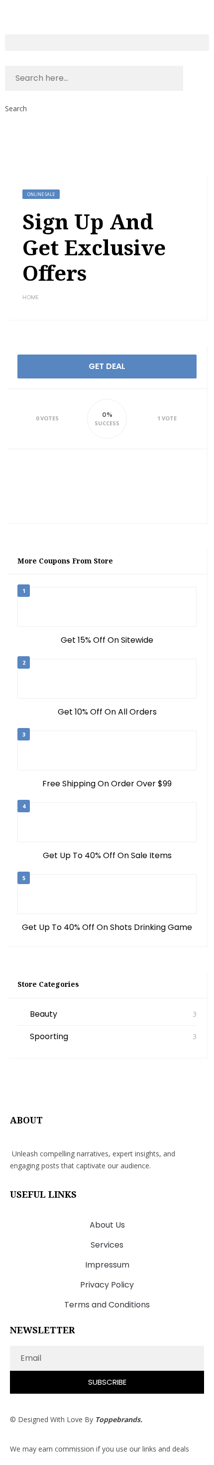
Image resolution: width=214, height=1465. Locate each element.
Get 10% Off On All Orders (107, 712)
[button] (107, 42)
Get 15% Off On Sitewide (107, 640)
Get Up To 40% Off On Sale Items (107, 855)
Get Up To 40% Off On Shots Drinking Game (107, 927)
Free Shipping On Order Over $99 (107, 783)
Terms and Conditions (107, 1304)
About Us (107, 1225)
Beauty (43, 1014)
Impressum (107, 1265)
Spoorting (49, 1036)
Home (30, 297)
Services (107, 1245)
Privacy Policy (107, 1284)
